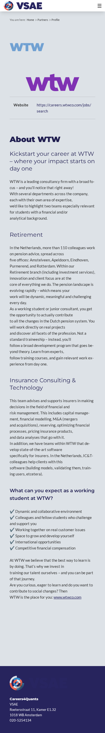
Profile (55, 19)
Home (30, 19)
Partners (42, 19)
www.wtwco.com (67, 597)
